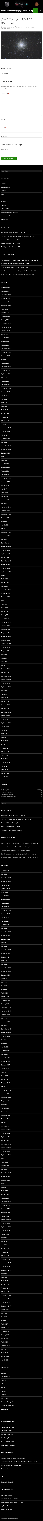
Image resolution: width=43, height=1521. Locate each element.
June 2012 (4, 600)
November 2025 (6, 298)
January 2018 (5, 471)
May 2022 (4, 359)
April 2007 (4, 741)
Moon (3, 198)
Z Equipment (5, 219)
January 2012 (5, 615)
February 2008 (5, 705)
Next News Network (7, 1427)
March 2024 (5, 313)
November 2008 (6, 679)
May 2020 (4, 406)
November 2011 (6, 622)
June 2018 (4, 456)
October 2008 (5, 683)
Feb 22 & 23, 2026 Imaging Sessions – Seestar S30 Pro (17, 236)
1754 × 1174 (20, 27)
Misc (2, 194)
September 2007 (6, 723)
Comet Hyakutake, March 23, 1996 (25, 271)
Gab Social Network (7, 1495)
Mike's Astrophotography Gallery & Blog (17, 10)
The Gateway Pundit (7, 1434)
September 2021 (6, 374)
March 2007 (5, 744)
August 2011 (5, 633)
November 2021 (6, 370)
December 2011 (6, 618)
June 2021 (4, 377)
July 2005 (4, 766)
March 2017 (5, 496)
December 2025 (6, 295)
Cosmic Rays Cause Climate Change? (18, 263)
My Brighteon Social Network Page (12, 1502)
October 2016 (5, 510)
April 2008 (4, 697)
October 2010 (5, 640)
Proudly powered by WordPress (9, 1518)
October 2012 (5, 597)
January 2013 (5, 586)
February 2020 (5, 417)
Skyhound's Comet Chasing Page (11, 1465)
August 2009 (5, 651)
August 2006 (5, 755)
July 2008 (4, 690)
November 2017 (6, 478)
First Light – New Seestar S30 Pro (11, 247)
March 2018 (5, 464)
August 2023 (5, 334)
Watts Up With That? (7, 1441)
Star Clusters (5, 208)
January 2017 (5, 503)
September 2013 (6, 572)
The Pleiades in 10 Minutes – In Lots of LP (25, 260)
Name (3, 119)
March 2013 (5, 582)
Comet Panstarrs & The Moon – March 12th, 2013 (22, 274)
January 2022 (5, 363)
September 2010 (6, 644)
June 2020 (4, 402)
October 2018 (5, 453)
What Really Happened (8, 1445)
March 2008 (5, 701)
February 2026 (5, 287)
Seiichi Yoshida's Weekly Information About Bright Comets (19, 1462)
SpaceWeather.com (7, 1469)
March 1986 (5, 777)
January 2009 (5, 672)
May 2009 (4, 662)
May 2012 (4, 604)
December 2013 (6, 561)
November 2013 (6, 564)
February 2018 (5, 467)
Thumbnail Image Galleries (9, 212)
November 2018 (6, 449)
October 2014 (5, 550)
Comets (3, 183)
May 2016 (4, 521)
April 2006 (4, 759)
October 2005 (5, 762)
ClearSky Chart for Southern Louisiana (13, 1458)
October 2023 (5, 331)
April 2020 (4, 410)
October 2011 (5, 626)
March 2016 (5, 525)
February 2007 (5, 748)
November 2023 (6, 327)
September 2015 (6, 532)
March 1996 (5, 773)
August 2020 (5, 395)
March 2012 (5, 611)
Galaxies (3, 190)
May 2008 (4, 694)
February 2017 (5, 500)
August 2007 (5, 726)
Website (4, 136)
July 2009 (4, 654)
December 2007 (6, 712)
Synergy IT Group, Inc (7, 1482)
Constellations (5, 187)
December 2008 (6, 676)
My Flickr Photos (6, 1506)
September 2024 (6, 305)
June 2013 (4, 575)
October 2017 (5, 482)
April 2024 (4, 309)
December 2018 (6, 446)
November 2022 (6, 352)
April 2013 (4, 579)
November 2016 (6, 507)
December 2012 (6, 590)
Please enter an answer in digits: (12, 145)
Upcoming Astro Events (8, 216)
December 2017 (6, 474)
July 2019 (4, 435)
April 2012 (4, 608)
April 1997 (4, 769)
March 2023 (5, 338)
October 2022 (5, 356)
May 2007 (4, 737)
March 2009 (5, 665)
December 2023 (6, 323)
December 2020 (6, 384)
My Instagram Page (7, 1509)
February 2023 (5, 341)
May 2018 (4, 460)
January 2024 (5, 320)
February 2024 (5, 316)
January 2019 (5, 442)
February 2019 (5, 438)
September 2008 (6, 687)
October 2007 (5, 719)
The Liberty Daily (6, 1438)
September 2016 (6, 514)
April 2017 (4, 492)
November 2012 (6, 593)
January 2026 (5, 291)
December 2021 (6, 366)
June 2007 (4, 733)
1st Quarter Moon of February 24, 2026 (13, 232)
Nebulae (3, 201)
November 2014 (6, 546)
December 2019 (6, 424)
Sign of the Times (6, 1430)
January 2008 (5, 708)
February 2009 (5, 669)
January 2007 (5, 751)
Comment (5, 94)
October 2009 (5, 647)
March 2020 (5, 413)
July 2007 (4, 730)
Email (3, 128)
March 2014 (5, 557)
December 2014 (6, 543)
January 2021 (5, 381)
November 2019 (6, 428)
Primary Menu (40, 10)
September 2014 (6, 554)
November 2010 (6, 636)
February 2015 (5, 536)
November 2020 (6, 388)
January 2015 (5, 539)
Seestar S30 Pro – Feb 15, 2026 (10, 243)
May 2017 (4, 489)
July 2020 (4, 399)
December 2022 (6, 348)
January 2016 (5, 528)
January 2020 (5, 420)
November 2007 (6, 715)
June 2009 (4, 658)
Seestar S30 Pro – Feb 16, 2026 (10, 240)
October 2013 (5, 568)
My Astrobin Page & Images (9, 1499)
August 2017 (5, 485)
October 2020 (5, 392)
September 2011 (6, 629)
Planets (3, 205)
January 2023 (5, 345)
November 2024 (6, 302)
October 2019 (5, 431)
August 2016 (5, 518)
